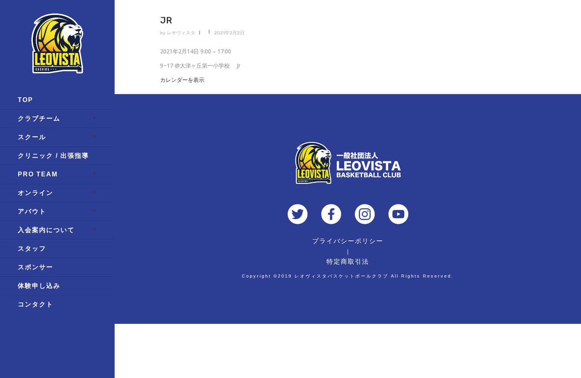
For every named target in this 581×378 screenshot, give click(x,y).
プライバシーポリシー (347, 241)
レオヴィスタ (181, 33)
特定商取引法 (347, 261)
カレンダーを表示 (182, 79)
